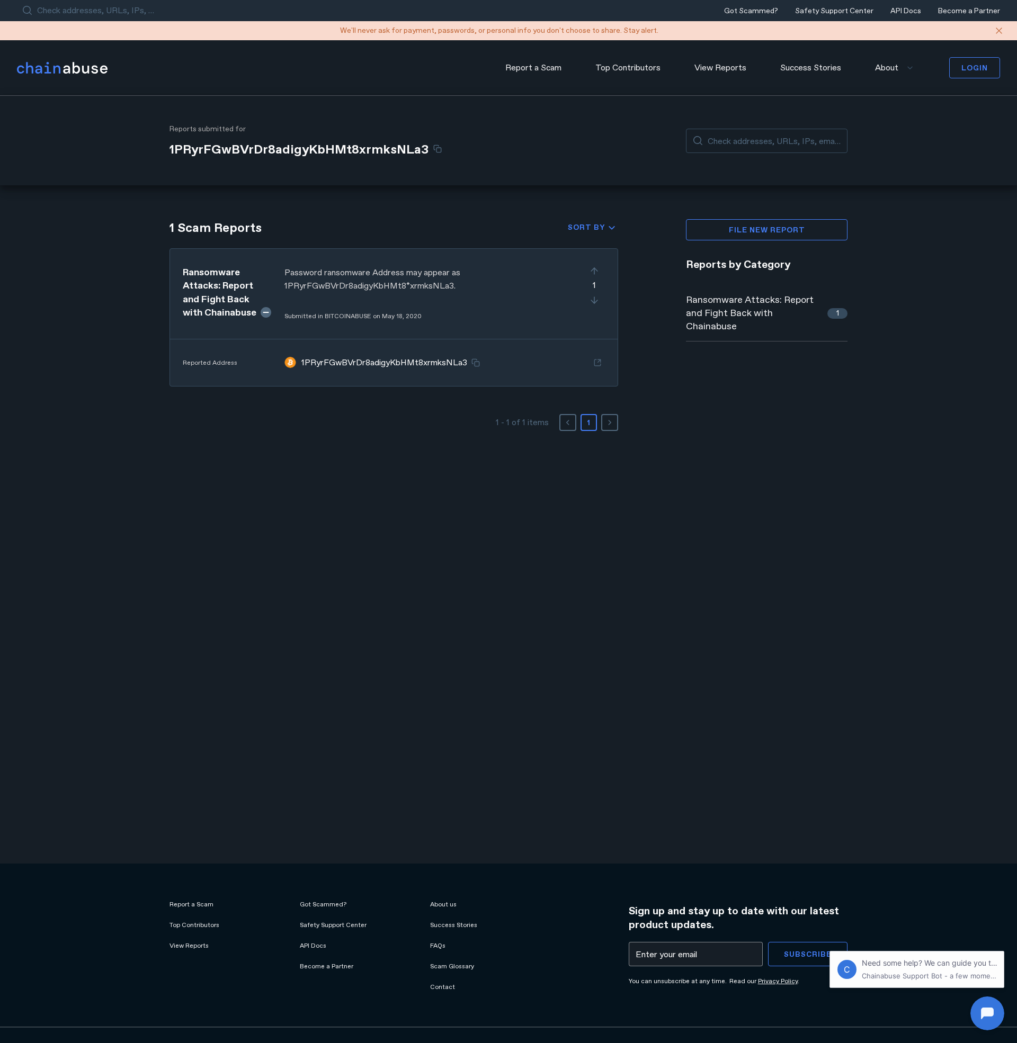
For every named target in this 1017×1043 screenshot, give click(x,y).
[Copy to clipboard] (437, 148)
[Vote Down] (594, 300)
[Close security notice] (999, 30)
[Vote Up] (594, 271)
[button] (394, 317)
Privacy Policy (778, 981)
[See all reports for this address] (597, 362)
